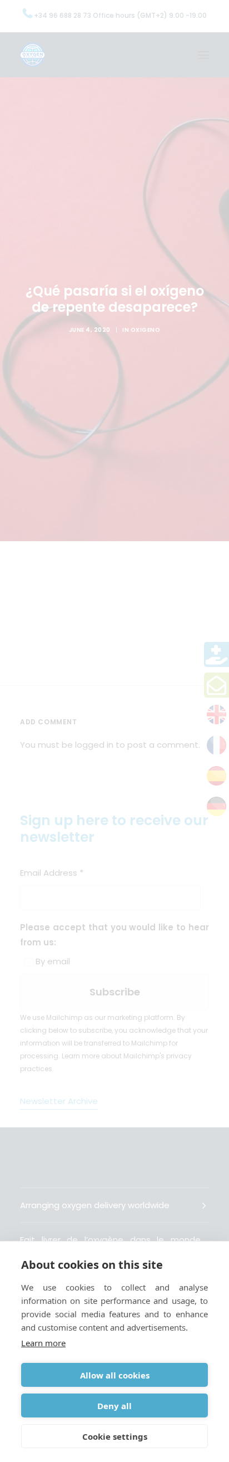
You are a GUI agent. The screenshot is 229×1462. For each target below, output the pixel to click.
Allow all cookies (115, 1375)
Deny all (114, 1405)
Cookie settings (114, 1436)
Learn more (43, 1342)
